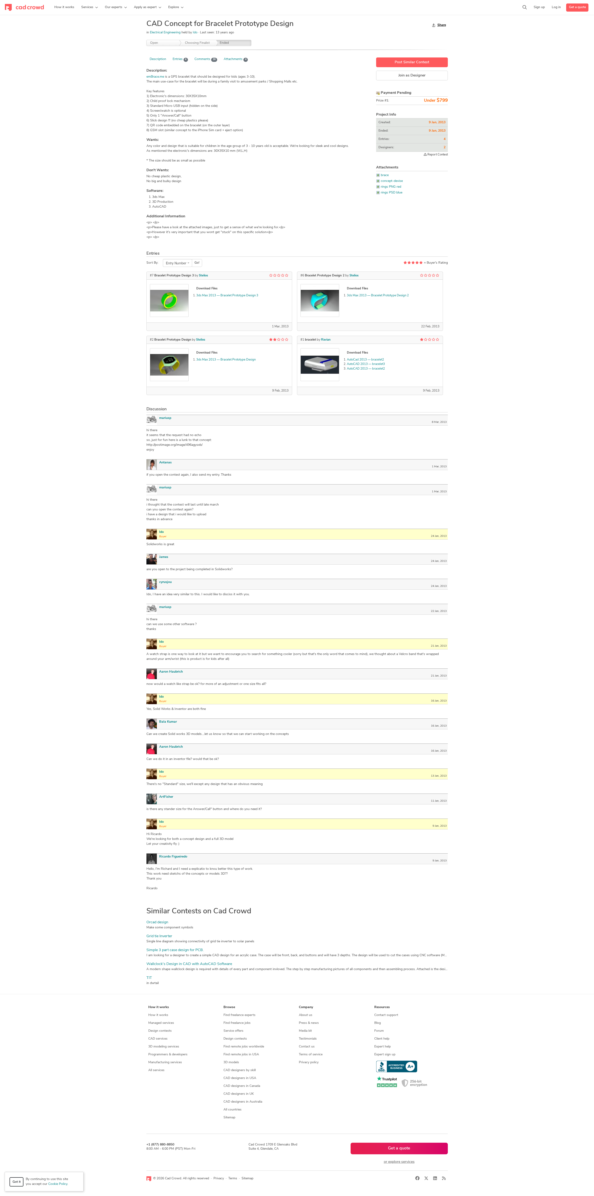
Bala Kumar (168, 722)
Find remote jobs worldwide (243, 1046)
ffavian (326, 339)
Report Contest (437, 154)
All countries (232, 1109)
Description (158, 59)
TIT (149, 978)
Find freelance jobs (237, 1023)
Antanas (165, 462)
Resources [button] (382, 1007)
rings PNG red (391, 187)
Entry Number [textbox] (176, 263)
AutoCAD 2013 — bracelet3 (366, 364)
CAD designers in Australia (242, 1102)
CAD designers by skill (239, 1070)
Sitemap (229, 1117)
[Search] (524, 7)
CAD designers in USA (239, 1078)
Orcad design (157, 922)
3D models (231, 1062)
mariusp (165, 418)
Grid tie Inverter (159, 936)
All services (156, 1070)
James (163, 557)
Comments (205, 59)
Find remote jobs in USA (241, 1054)
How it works (158, 1015)
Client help (381, 1039)
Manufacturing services (165, 1062)
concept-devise (392, 181)
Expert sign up (384, 1054)
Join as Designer (412, 75)
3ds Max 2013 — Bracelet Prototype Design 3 (227, 295)
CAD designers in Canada (241, 1086)
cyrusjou (165, 582)
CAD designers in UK (238, 1094)
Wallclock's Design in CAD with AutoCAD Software (189, 964)
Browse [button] (229, 1007)
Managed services (161, 1023)
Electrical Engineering (165, 32)
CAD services (158, 1039)
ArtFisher (166, 797)
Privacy (218, 1178)
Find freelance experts (239, 1015)
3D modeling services (163, 1046)
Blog (377, 1023)
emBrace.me (155, 77)
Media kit (305, 1031)
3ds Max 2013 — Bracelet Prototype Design (226, 359)
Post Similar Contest (412, 62)
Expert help (382, 1046)
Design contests (160, 1031)
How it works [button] (158, 1007)
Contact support (386, 1015)
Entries (180, 59)
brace (385, 175)
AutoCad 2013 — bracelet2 (365, 359)
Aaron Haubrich (171, 672)
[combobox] (177, 263)
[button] (89, 7)
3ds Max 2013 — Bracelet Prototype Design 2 (378, 295)
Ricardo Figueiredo (173, 856)
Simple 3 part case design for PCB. (175, 950)
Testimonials (308, 1039)
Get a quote (577, 7)
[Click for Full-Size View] (169, 300)
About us (305, 1015)
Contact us (307, 1046)
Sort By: (152, 263)
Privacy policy (309, 1062)
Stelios (203, 275)
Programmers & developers (167, 1054)
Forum (379, 1031)
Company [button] (306, 1007)
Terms (232, 1178)
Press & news (309, 1023)
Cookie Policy (57, 1184)
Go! (196, 263)
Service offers (233, 1031)
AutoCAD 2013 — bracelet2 (366, 368)
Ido (195, 32)
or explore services (399, 1162)
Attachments (235, 59)
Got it (17, 1182)
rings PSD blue (391, 192)
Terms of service (311, 1054)
